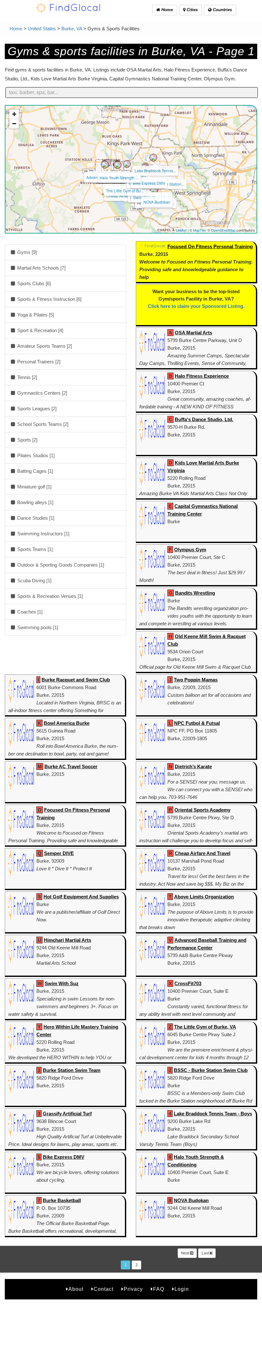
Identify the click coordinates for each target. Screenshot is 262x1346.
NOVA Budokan (156, 202)
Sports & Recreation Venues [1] (49, 596)
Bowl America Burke (66, 723)
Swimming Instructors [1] (42, 533)
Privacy (133, 1289)
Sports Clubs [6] (33, 283)
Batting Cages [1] (34, 471)
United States (42, 28)
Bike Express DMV (149, 183)
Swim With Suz (62, 983)
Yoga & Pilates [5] (35, 314)
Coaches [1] (29, 611)
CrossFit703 (187, 983)
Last (206, 1253)
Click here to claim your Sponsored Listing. (196, 306)
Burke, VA (71, 28)
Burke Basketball (62, 1200)
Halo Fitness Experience (202, 376)
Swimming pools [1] (37, 627)
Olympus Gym (190, 549)
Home (166, 9)
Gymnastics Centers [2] (41, 393)
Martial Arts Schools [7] (41, 268)
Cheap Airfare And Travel (202, 853)
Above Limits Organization (204, 896)
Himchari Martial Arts (67, 940)
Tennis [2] (26, 377)
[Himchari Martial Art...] (154, 190)
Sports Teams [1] (34, 549)
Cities (191, 9)
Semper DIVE (59, 853)
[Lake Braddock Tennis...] (153, 157)
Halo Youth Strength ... (119, 177)
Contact (103, 1289)
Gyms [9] (26, 252)
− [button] (14, 124)
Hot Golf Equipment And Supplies (81, 896)
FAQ (158, 1289)
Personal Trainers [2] (38, 361)
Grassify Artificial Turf (67, 1113)
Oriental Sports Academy (202, 810)
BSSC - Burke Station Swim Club (211, 1070)
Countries (222, 9)
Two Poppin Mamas (196, 679)
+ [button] (14, 114)
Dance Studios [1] (35, 518)
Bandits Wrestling (195, 593)
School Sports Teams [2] (42, 424)
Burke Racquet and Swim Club (76, 679)
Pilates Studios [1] (35, 455)
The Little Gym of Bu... (125, 190)
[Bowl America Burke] (127, 164)
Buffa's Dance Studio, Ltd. (204, 419)
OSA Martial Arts (193, 332)
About (75, 1289)
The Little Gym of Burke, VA (205, 1027)
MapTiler (199, 230)
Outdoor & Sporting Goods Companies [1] (60, 565)
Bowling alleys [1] (34, 502)
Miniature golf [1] (33, 486)
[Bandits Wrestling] (117, 165)
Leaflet (181, 230)
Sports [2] (26, 439)
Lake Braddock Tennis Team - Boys (213, 1113)
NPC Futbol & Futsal (197, 723)
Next (185, 1253)
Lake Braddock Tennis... (155, 170)
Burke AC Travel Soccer (70, 766)
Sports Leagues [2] (36, 408)
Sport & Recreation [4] (39, 330)
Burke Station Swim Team (71, 1070)
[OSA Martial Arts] (105, 164)
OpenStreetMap (223, 230)
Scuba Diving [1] (33, 580)
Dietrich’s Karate (193, 766)
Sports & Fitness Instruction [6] (48, 299)
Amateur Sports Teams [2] (44, 346)
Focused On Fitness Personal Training (210, 246)
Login (181, 1289)
